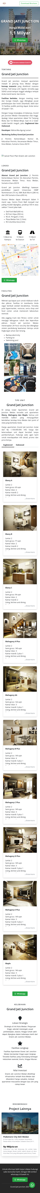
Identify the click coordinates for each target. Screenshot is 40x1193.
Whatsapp (10, 280)
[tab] (8, 445)
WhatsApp (21, 40)
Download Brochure (29, 3)
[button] (4, 156)
